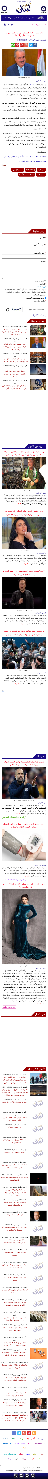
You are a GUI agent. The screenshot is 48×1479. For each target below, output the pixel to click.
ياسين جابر (31, 84)
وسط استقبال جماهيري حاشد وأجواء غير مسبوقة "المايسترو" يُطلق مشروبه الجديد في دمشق (15, 331)
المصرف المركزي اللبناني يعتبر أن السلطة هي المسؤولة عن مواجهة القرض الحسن (14, 1192)
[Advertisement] (24, 203)
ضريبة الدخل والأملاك (26, 174)
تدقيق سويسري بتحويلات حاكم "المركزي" (32, 161)
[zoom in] (5, 24)
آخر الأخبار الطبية (9, 1007)
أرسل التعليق (39, 315)
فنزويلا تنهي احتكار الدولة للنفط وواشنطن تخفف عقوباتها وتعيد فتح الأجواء (14, 374)
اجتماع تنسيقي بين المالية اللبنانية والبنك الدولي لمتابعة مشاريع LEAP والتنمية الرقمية (14, 346)
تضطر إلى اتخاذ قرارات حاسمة (14, 1152)
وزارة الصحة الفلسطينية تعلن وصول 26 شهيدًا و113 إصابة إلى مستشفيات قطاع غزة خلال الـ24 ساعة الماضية (14, 1417)
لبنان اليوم (41, 170)
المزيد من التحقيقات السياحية (13, 817)
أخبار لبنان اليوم (17, 170)
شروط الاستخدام (40, 287)
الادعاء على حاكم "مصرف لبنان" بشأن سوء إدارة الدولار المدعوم (25, 156)
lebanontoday (30, 170)
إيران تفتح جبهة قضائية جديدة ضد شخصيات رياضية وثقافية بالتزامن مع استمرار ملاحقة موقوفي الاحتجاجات (24, 634)
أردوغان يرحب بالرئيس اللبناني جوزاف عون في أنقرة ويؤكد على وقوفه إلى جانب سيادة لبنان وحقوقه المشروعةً (14, 1080)
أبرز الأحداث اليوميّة (14, 1127)
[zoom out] (11, 24)
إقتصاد (44, 25)
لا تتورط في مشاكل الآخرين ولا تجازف (14, 1102)
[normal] (8, 24)
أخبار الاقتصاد (36, 25)
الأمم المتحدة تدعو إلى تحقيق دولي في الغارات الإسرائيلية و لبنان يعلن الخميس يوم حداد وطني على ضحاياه (15, 1092)
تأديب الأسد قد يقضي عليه (14, 1215)
